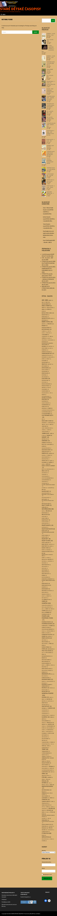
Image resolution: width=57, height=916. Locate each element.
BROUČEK (51, 323)
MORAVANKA (49, 549)
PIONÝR (45, 616)
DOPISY (44, 358)
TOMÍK (48, 745)
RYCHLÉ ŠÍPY (46, 691)
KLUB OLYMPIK (50, 444)
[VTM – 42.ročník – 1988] (44, 42)
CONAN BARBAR (45, 334)
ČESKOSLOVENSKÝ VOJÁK (47, 824)
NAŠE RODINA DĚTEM (46, 564)
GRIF (51, 392)
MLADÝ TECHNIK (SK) (46, 542)
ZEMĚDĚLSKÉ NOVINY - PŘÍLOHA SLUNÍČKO (47, 794)
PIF (43, 612)
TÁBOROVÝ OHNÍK (45, 754)
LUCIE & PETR (51, 487)
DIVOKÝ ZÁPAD (45, 348)
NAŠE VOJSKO (45, 568)
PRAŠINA (50, 636)
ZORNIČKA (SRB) (46, 801)
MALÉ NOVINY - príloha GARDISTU (48, 495)
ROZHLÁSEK (44, 683)
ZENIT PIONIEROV (46, 796)
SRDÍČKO (51, 724)
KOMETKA (51, 453)
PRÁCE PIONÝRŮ (45, 643)
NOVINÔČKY (45, 587)
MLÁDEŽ (51, 546)
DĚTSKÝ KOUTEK (46, 373)
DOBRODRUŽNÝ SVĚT (48, 353)
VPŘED (45, 773)
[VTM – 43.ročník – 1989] (44, 77)
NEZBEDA (44, 575)
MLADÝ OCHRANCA (46, 535)
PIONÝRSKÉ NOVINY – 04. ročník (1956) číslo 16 (51, 63)
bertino (44, 217)
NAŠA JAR (44, 559)
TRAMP (45, 749)
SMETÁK (44, 719)
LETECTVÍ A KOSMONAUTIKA (47, 478)
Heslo (43, 868)
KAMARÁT (45, 437)
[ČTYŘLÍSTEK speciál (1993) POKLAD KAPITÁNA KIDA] (44, 153)
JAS (47, 424)
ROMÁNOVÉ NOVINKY (46, 677)
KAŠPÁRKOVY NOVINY (47, 442)
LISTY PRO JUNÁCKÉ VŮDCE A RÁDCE (48, 485)
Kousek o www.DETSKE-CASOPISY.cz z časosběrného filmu (48, 212)
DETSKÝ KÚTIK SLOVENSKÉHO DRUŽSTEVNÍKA (47, 344)
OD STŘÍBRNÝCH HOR (47, 599)
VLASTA (52, 768)
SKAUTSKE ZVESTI (45, 704)
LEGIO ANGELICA (45, 472)
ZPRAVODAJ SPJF (45, 803)
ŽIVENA (52, 839)
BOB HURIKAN (45, 320)
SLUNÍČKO (46, 717)
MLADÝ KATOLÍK (45, 527)
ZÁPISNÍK (49, 810)
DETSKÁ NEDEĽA (51, 340)
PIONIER (48, 612)
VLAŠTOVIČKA (46, 771)
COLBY (43, 332)
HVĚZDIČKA (45, 408)
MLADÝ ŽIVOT (45, 546)
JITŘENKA (44, 429)
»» (30, 897)
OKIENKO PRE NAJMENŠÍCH (47, 605)
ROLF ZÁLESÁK (45, 675)
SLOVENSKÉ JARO (45, 711)
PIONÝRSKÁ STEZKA (47, 619)
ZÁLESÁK (51, 808)
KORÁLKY (49, 455)
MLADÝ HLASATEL (47, 525)
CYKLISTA (49, 338)
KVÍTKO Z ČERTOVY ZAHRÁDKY (48, 466)
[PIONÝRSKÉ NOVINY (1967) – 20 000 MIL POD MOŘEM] (44, 98)
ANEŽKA (44, 307)
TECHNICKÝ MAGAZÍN (46, 744)
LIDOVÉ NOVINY (45, 481)
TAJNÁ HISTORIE (46, 742)
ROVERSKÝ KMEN (47, 679)
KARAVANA (46, 440)
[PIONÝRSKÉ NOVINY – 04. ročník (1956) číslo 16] (44, 64)
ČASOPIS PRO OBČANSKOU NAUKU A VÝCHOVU (48, 816)
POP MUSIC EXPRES (51, 631)
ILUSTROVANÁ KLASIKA (47, 411)
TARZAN (52, 742)
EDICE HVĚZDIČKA (45, 376)
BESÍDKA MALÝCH (45, 316)
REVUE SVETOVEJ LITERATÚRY (47, 670)
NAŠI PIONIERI (45, 570)
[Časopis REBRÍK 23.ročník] (44, 71)
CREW (51, 336)
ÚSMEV (44, 812)
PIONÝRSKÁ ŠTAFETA (47, 622)
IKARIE (50, 408)
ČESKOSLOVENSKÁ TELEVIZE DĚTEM (48, 822)
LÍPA (44, 489)
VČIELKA (45, 781)
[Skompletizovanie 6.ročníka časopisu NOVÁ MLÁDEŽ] (44, 106)
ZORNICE (51, 797)
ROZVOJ (52, 687)
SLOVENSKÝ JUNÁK (46, 715)
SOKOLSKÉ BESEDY (46, 720)
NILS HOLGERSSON (46, 577)
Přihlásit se (47, 878)
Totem (44, 224)
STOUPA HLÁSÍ (49, 729)
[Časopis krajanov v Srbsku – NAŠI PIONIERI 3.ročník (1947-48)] (44, 133)
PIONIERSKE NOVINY (46, 614)
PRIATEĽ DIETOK (47, 638)
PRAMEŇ (44, 636)
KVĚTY (44, 469)
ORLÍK (52, 608)
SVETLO (51, 733)
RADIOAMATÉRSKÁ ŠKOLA (47, 656)
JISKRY (51, 424)
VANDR (44, 761)
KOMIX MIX (44, 455)
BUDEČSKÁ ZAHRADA (46, 327)
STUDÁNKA (45, 733)
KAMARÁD (49, 435)
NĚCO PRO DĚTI (45, 597)
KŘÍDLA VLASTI (45, 470)
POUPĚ (44, 632)
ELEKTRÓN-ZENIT (46, 380)
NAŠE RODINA (45, 562)
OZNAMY (45, 610)
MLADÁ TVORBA (45, 518)
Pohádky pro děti (6, 902)
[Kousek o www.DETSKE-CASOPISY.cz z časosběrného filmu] (44, 47)
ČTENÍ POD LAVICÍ (46, 831)
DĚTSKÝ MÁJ (45, 375)
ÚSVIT (48, 812)
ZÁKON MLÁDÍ (45, 808)
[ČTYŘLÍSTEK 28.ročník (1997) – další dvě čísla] (44, 125)
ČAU (49, 818)
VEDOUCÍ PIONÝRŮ (46, 763)
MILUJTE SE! (46, 514)
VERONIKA (51, 766)
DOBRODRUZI (45, 349)
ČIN (50, 828)
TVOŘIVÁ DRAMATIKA (46, 753)
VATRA (48, 761)
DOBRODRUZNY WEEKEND (47, 351)
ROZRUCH (45, 687)
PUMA (43, 645)
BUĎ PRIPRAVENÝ (46, 329)
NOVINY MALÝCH (46, 583)
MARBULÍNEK (45, 507)
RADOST (44, 658)
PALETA (50, 610)
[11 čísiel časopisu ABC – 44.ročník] (44, 176)
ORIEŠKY (47, 608)
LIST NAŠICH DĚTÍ (45, 483)
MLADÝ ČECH (51, 544)
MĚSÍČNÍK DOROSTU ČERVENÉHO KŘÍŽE (47, 555)
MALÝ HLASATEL (45, 499)
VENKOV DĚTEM (45, 766)
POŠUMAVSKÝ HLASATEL (48, 634)
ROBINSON (44, 672)
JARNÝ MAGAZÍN (51, 422)
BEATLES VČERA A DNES (48, 313)
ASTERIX (48, 309)
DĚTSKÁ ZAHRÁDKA (46, 369)
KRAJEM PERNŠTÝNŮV (46, 457)
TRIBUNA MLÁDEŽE (46, 751)
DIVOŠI (51, 348)
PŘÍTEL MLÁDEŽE (49, 652)
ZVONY (52, 806)
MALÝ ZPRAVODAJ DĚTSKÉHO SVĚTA (48, 501)
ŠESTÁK (44, 835)
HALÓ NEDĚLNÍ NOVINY (46, 396)
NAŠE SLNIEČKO (45, 566)
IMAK (43, 419)
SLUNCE (52, 715)
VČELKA (48, 779)
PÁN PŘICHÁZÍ (51, 649)
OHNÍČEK (46, 603)
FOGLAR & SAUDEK (45, 392)
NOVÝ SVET (51, 590)
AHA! (43, 302)
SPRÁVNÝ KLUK (50, 722)
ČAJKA (44, 813)
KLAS (44, 444)
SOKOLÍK (44, 722)
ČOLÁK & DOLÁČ (51, 829)
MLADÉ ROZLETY (46, 520)
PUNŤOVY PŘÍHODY (46, 647)
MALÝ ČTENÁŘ (47, 505)
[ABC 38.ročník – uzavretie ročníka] (44, 119)
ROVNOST (44, 681)
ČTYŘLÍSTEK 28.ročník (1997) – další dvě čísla (51, 125)
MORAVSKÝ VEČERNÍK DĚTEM (48, 551)
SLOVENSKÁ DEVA (45, 710)
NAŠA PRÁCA (50, 559)
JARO (43, 424)
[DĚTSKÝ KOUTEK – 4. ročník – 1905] (43, 141)
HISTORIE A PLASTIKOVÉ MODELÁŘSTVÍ (47, 398)
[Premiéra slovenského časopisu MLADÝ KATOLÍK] (44, 161)
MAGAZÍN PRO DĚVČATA (46, 493)
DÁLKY (44, 364)
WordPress (32, 913)
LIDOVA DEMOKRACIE (46, 479)
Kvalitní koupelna (25, 897)
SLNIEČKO (51, 708)
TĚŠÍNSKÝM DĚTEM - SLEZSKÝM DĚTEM (48, 758)
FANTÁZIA (44, 387)
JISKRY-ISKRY (45, 426)
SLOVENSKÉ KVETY (45, 713)
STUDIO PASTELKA (49, 731)
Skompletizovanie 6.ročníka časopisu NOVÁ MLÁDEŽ (50, 105)
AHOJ (47, 302)
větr (50, 782)
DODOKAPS (45, 357)
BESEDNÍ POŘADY (45, 314)
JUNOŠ (49, 429)
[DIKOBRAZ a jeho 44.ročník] (44, 147)
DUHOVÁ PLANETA (46, 362)
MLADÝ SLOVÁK (45, 537)
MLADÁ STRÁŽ (45, 516)
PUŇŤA (44, 649)
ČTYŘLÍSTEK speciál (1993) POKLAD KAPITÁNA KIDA (50, 153)
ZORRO (53, 801)
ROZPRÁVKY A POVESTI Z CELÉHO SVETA (47, 685)
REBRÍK (48, 665)
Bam (39, 913)
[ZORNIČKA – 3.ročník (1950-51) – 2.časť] (44, 36)
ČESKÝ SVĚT (51, 826)
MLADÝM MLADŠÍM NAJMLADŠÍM (48, 533)
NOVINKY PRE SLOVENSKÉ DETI (48, 578)
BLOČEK (52, 318)
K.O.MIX (44, 435)
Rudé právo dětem (45, 689)
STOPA (44, 727)
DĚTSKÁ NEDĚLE (46, 367)
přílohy (44, 654)
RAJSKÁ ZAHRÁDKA (46, 663)
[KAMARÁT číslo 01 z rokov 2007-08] (44, 182)
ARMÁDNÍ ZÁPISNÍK (50, 307)
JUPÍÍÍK (52, 433)
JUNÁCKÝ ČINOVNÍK (46, 431)
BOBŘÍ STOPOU (47, 322)
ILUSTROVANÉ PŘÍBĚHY (47, 413)
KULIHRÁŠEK (45, 462)
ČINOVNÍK (44, 829)
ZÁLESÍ (44, 810)
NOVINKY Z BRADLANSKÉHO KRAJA (48, 581)
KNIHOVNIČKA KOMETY (47, 449)
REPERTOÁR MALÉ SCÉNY (47, 668)
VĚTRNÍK (45, 782)
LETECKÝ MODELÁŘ (45, 476)
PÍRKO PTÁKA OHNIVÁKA (47, 650)
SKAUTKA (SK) (50, 701)
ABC (45, 300)
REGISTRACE (45, 666)
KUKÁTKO (51, 460)
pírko (43, 652)
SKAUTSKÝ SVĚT (47, 706)
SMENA (52, 717)
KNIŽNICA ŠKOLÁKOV (46, 451)
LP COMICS (44, 487)
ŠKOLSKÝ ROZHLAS (46, 839)
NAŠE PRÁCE (51, 561)
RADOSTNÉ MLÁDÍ (46, 661)
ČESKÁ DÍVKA (45, 826)
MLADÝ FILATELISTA (46, 523)
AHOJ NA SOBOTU (46, 304)
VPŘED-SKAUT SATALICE (46, 775)
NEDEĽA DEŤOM (45, 571)
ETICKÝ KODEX (45, 382)
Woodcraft (44, 791)
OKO (43, 608)
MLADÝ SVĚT (46, 539)
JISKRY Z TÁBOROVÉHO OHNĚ (47, 428)
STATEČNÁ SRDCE (51, 726)
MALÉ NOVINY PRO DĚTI (46, 497)
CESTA (49, 331)
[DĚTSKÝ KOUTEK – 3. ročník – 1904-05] (44, 188)
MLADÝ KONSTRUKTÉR (48, 529)
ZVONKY (48, 806)
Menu (4, 14)
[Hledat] (53, 20)
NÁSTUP (44, 596)
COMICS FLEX (49, 332)
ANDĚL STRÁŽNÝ (47, 305)
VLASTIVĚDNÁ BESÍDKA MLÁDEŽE (48, 770)
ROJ (52, 674)
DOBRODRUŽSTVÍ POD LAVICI (47, 355)
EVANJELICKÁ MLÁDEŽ (47, 383)
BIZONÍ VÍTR (46, 318)
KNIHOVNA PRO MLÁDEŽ (46, 448)
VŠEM (47, 784)
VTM (44, 777)
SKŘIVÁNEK (44, 708)
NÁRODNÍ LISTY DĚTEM (46, 594)
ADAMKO (50, 300)
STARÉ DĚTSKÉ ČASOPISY (20, 9)
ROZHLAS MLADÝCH (51, 681)
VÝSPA (43, 779)
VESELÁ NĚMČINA (45, 768)
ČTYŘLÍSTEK (46, 833)
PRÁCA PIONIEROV (46, 641)
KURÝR (43, 464)
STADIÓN (44, 726)
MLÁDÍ (44, 549)
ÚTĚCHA (52, 812)
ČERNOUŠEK (45, 820)
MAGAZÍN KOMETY (46, 491)
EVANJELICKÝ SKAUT (46, 385)
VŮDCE (52, 784)
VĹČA (43, 784)
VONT (52, 771)
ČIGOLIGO (45, 828)
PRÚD (51, 643)
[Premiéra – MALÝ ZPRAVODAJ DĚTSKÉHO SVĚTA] (44, 91)
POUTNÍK (48, 632)
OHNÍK (44, 601)
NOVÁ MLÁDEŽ (46, 588)
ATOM (43, 311)
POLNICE (44, 631)
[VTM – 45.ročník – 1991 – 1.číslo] (44, 113)
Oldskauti (4, 899)
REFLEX (53, 665)
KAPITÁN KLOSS (45, 439)
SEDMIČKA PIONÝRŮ (47, 694)
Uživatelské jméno (46, 862)
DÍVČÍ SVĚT (50, 364)
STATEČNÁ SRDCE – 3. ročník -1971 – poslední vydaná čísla (51, 83)
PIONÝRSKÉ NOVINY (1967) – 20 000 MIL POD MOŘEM (51, 98)
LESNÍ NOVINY (45, 474)
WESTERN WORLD (46, 790)
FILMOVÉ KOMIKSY (46, 391)
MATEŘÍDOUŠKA (48, 509)
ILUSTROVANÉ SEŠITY (47, 416)
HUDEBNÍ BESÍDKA (46, 404)
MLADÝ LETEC (45, 530)
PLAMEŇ (52, 625)
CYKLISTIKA (44, 340)
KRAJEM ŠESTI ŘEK (45, 458)
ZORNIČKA (46, 799)
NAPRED (44, 557)
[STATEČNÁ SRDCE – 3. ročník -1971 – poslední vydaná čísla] (44, 83)
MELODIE (49, 511)
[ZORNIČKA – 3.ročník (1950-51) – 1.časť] (44, 58)
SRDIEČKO (44, 724)
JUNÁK (45, 433)
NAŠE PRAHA (44, 561)
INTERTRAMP (44, 422)
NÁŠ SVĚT (48, 596)
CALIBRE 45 (44, 331)
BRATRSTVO (44, 323)
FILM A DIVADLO (45, 389)
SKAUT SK (45, 702)
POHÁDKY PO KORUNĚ (46, 627)
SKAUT (44, 699)
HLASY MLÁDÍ (45, 401)
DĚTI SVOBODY (45, 366)
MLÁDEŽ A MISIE (46, 547)
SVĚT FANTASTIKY (45, 736)
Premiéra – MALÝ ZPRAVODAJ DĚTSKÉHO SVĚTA (50, 90)
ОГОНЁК (44, 840)
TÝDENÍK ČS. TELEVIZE (46, 756)
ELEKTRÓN (46, 378)
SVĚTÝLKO (44, 740)
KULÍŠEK (51, 462)
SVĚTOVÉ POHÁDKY (46, 738)
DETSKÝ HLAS (45, 341)
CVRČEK (44, 338)
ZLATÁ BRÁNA (45, 797)
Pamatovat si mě (47, 874)
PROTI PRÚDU (45, 640)
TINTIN (44, 745)
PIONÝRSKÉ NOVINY (48, 623)
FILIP (49, 387)
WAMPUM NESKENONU (47, 787)
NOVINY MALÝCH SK (46, 585)
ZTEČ (43, 806)
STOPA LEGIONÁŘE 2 (50, 727)
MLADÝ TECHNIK (47, 540)
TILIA (52, 744)
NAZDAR (48, 557)
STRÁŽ (43, 731)
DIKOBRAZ (45, 346)
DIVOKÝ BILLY (51, 346)
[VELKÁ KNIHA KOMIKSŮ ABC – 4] (44, 194)
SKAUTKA (44, 701)
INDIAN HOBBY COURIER (47, 420)
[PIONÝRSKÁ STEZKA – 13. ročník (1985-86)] (44, 170)
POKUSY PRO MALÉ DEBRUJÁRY (48, 629)
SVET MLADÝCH (45, 735)
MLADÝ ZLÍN (45, 544)
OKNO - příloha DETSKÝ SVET (47, 607)
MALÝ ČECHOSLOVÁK (46, 503)
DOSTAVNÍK (45, 360)
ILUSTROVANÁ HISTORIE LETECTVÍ (48, 410)
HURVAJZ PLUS (45, 406)
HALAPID (44, 394)
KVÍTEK (48, 464)
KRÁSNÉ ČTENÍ (45, 460)
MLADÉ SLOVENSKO (46, 521)
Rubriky (44, 850)
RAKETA (44, 665)
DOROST (48, 358)
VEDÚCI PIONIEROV (46, 764)
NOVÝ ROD (45, 590)
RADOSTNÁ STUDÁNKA (46, 659)
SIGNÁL (51, 697)
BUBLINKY (44, 325)
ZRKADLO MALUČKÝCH (46, 805)
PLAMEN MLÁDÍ (45, 625)
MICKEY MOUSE (45, 512)
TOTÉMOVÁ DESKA (45, 747)
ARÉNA (44, 309)
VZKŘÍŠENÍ (50, 777)
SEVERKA (45, 697)
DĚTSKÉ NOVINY (45, 371)
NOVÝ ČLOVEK (45, 592)
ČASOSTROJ (44, 818)
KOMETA (45, 453)
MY (43, 553)
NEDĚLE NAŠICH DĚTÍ (46, 573)
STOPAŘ (44, 729)
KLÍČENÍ (44, 446)
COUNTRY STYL (45, 336)
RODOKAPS (46, 674)
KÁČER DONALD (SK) (50, 469)
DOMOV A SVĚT (51, 357)
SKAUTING (49, 699)
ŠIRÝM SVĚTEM (46, 837)
